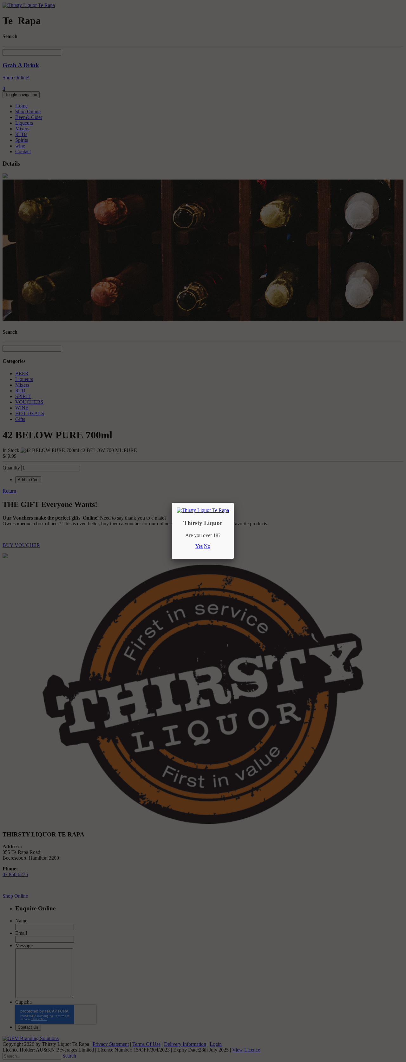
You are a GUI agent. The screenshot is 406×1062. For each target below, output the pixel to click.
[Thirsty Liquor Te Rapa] (203, 510)
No (207, 546)
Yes (199, 546)
